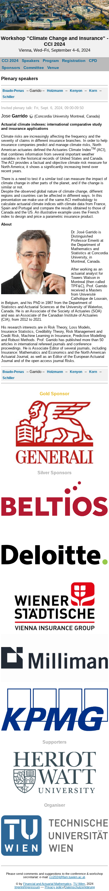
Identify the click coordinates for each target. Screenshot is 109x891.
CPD (93, 60)
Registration (74, 60)
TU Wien (79, 883)
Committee (33, 67)
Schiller (9, 97)
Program (51, 60)
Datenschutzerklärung (80, 887)
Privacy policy (54, 887)
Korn (93, 91)
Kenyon (76, 91)
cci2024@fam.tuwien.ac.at (67, 877)
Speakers (30, 60)
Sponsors (11, 67)
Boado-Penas (13, 91)
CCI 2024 (10, 60)
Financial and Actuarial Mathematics (47, 883)
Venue (53, 67)
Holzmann (55, 91)
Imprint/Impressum (27, 887)
